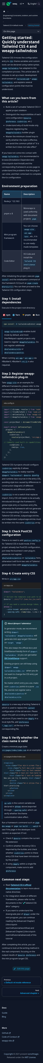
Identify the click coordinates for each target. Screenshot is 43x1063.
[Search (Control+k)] (39, 4)
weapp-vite (7, 1040)
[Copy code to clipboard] (38, 324)
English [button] (33, 3)
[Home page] (4, 12)
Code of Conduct (9, 1036)
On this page (9, 31)
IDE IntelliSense (11, 658)
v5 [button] (21, 3)
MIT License (30, 1057)
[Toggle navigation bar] (3, 4)
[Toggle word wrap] (34, 324)
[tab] (6, 315)
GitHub (5, 1033)
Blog (4, 1016)
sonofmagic (33, 1054)
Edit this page (23, 968)
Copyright (8, 1054)
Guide (4, 1012)
